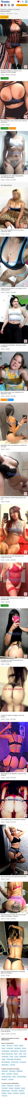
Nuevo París (23, 1051)
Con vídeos (4, 1088)
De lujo (10, 1093)
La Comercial (9, 1048)
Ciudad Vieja (5, 1056)
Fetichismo (21, 1090)
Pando (14, 1076)
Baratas (23, 1088)
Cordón (16, 1045)
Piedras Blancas (14, 1051)
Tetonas (4, 1085)
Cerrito (11, 1056)
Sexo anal (17, 1085)
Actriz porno (10, 1085)
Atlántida (15, 1073)
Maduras (22, 1093)
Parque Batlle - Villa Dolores (14, 1059)
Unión (3, 1048)
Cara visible (14, 1090)
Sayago (3, 1059)
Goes (24, 1053)
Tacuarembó (12, 1071)
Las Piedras (9, 1073)
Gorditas (11, 1088)
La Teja (16, 1056)
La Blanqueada (5, 1051)
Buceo (15, 1053)
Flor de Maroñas (6, 1062)
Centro (3, 1045)
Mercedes (4, 1079)
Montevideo (5, 1071)
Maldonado (19, 1071)
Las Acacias (23, 1062)
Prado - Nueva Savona (7, 1053)
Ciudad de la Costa (6, 1076)
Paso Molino (18, 1048)
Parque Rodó (23, 1056)
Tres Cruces (9, 1045)
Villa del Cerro (14, 1062)
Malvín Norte (5, 1064)
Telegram (4, 1093)
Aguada (21, 1045)
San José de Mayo (21, 1076)
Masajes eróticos (6, 1090)
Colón (20, 1053)
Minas (3, 1073)
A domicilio (16, 1093)
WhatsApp (17, 1088)
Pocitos (24, 1048)
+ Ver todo (12, 1064)
